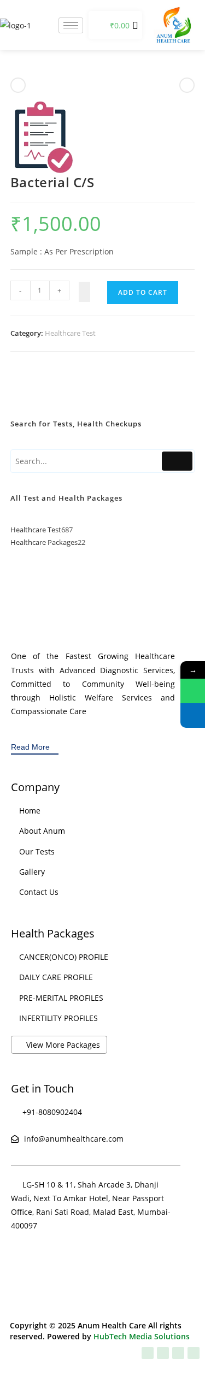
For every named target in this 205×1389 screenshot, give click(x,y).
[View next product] (187, 85)
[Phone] (192, 715)
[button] (98, 25)
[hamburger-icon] (70, 25)
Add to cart (142, 292)
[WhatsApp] (192, 691)
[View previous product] (18, 85)
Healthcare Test (70, 333)
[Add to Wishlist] (84, 291)
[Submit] (177, 461)
